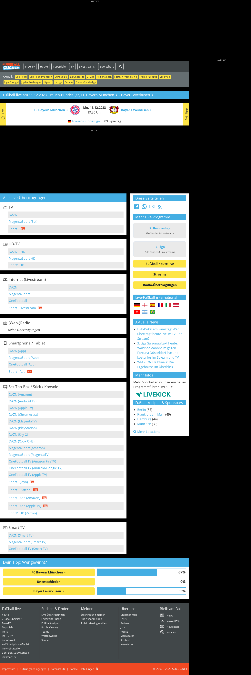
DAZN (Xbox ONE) (22, 441)
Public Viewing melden (94, 623)
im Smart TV (9, 657)
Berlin (141, 410)
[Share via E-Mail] (152, 208)
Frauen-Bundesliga (85, 82)
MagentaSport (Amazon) (27, 448)
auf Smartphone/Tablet (15, 644)
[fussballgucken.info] (12, 66)
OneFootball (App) (22, 364)
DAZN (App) (17, 351)
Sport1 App (17, 371)
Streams (159, 274)
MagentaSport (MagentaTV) (29, 454)
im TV (5, 631)
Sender (45, 640)
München (144, 424)
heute (5, 614)
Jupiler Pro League (31, 82)
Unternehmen (128, 614)
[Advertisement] (95, 31)
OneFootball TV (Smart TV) (28, 549)
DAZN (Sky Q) (18, 434)
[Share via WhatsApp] (144, 208)
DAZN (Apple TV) (21, 408)
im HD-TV (7, 635)
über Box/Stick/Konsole (15, 652)
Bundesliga (61, 76)
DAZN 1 (14, 215)
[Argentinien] (144, 312)
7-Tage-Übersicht (12, 619)
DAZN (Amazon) (20, 394)
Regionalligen (104, 76)
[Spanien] (152, 305)
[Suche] (121, 66)
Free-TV (30, 66)
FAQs (123, 619)
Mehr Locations (148, 432)
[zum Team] (74, 109)
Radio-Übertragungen (160, 285)
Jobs (122, 627)
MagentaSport (19, 294)
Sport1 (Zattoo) (20, 490)
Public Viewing (49, 627)
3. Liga (90, 76)
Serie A (69, 82)
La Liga (58, 82)
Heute (44, 66)
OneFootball (18, 301)
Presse (124, 631)
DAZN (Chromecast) (23, 414)
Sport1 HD (16, 265)
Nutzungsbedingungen (33, 669)
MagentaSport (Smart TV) (27, 542)
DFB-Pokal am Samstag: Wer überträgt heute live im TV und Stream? (159, 334)
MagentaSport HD (22, 258)
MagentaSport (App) (24, 357)
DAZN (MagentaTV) (23, 421)
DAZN (13, 287)
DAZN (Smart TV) (21, 535)
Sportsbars (107, 66)
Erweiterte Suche (51, 619)
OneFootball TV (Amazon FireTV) (32, 461)
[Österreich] (176, 305)
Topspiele (59, 66)
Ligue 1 (48, 82)
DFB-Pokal (21, 76)
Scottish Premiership (125, 76)
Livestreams (87, 66)
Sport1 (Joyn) (18, 482)
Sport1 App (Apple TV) (25, 506)
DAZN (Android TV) (22, 401)
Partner (124, 623)
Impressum (8, 669)
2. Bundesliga (77, 76)
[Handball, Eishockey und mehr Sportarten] (153, 394)
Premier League (148, 76)
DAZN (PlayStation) (23, 428)
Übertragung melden (93, 614)
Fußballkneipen (50, 623)
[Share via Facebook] (136, 208)
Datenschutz (58, 669)
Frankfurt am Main (151, 414)
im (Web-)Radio (11, 648)
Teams (45, 631)
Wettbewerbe (49, 635)
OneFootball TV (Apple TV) (28, 475)
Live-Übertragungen (53, 614)
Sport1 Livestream (22, 308)
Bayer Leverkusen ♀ (48, 591)
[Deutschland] (137, 305)
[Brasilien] (152, 312)
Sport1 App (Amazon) (24, 498)
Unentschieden (49, 582)
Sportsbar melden (91, 619)
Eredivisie (165, 76)
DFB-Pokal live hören (40, 76)
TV (72, 66)
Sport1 (14, 229)
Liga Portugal (11, 82)
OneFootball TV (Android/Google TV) (35, 468)
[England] (144, 305)
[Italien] (168, 305)
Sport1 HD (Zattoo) (23, 513)
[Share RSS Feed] (159, 208)
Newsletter (126, 644)
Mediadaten (127, 635)
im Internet (8, 640)
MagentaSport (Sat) (23, 221)
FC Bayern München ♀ (49, 572)
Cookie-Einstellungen (82, 669)
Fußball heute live (160, 264)
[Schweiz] (137, 312)
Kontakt (125, 640)
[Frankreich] (160, 305)
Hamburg (144, 419)
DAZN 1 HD (17, 252)
